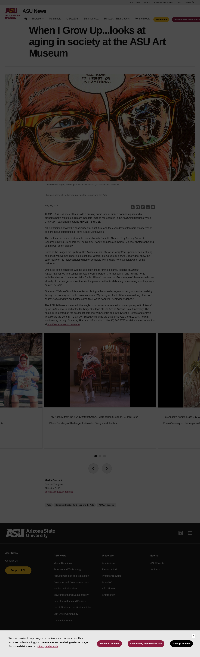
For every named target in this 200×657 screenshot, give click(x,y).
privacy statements (47, 646)
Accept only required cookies (146, 643)
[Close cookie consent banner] (193, 636)
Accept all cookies (109, 643)
